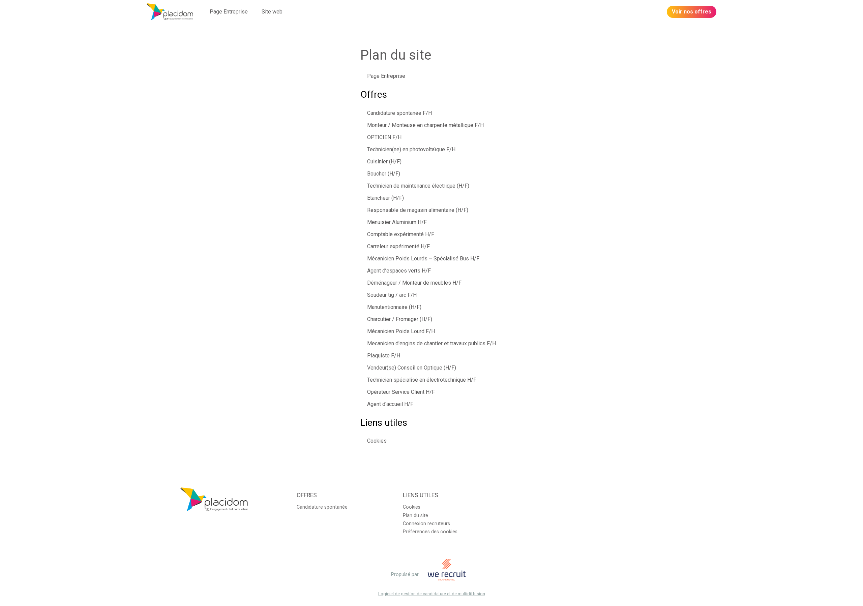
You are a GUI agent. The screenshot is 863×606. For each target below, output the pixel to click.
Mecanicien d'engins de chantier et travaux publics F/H (431, 343)
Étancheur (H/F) (385, 198)
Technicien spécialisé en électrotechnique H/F (421, 380)
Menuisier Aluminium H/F (397, 222)
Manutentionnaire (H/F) (394, 307)
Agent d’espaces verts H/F (399, 270)
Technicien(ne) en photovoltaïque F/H (411, 149)
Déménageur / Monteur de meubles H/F (414, 283)
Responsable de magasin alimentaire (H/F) (417, 210)
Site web (272, 11)
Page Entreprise (229, 11)
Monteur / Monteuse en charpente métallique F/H (425, 125)
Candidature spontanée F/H (399, 113)
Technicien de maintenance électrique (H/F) (418, 186)
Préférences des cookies (430, 532)
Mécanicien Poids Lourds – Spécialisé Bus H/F (423, 258)
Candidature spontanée (322, 507)
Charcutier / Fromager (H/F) (399, 319)
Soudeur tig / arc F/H (392, 295)
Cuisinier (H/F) (384, 161)
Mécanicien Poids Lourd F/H (401, 331)
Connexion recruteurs (426, 524)
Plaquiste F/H (383, 355)
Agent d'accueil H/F (390, 404)
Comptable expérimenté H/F (400, 234)
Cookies (377, 441)
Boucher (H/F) (383, 173)
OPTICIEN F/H (384, 137)
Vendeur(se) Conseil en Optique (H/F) (411, 367)
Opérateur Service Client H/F (401, 392)
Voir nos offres (691, 11)
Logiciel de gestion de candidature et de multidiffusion (431, 594)
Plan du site (415, 515)
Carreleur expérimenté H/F (398, 246)
